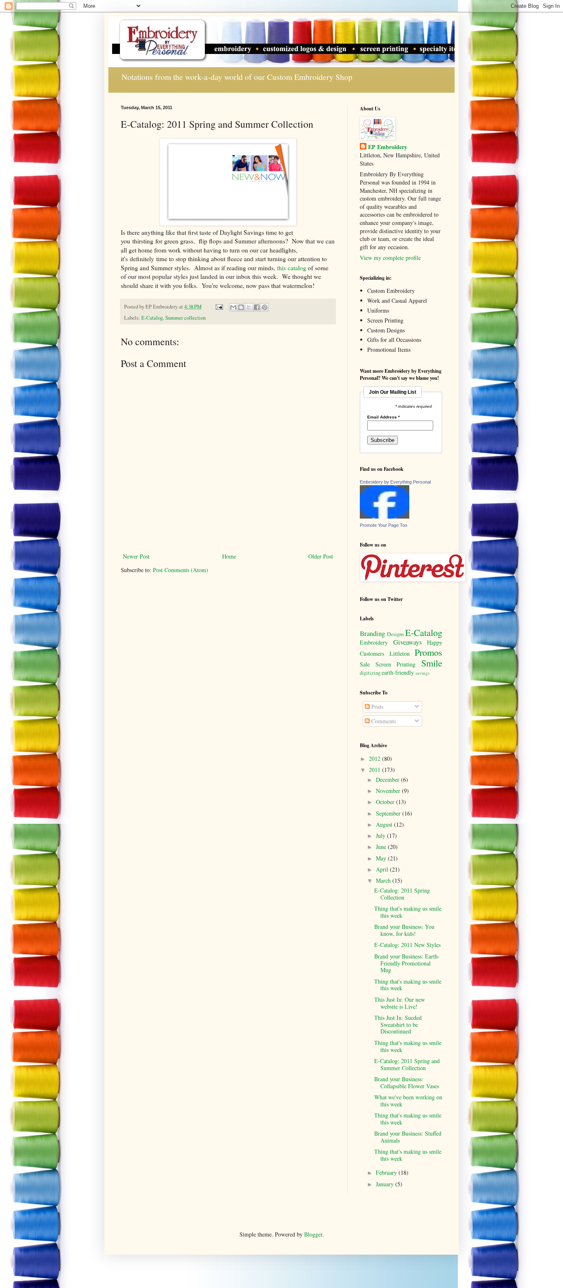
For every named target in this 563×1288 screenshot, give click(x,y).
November (389, 791)
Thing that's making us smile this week (407, 912)
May (382, 858)
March (384, 880)
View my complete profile (390, 258)
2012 (375, 758)
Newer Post (136, 556)
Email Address (383, 417)
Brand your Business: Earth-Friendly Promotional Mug (407, 963)
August (385, 824)
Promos (428, 652)
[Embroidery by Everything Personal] (384, 516)
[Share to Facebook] (257, 307)
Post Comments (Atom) (180, 570)
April (383, 869)
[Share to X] (249, 307)
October (386, 802)
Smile (431, 663)
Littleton (399, 653)
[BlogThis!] (241, 307)
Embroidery (374, 642)
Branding (372, 633)
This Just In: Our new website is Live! (399, 1003)
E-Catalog (152, 317)
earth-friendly (398, 672)
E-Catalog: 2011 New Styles (407, 945)
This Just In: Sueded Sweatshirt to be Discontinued (398, 1025)
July (381, 835)
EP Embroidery (387, 147)
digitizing (370, 672)
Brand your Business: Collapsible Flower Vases (406, 1082)
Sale (365, 664)
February (387, 1172)
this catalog (291, 268)
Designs (395, 634)
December (388, 779)
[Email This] (233, 307)
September (389, 813)
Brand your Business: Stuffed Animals (407, 1136)
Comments (383, 721)
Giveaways (407, 642)
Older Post (320, 556)
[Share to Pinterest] (264, 307)
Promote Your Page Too (383, 525)
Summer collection (185, 317)
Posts (376, 707)
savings (422, 673)
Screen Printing (395, 664)
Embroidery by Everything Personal (395, 481)
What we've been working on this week (408, 1100)
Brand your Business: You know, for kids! (404, 930)
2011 (375, 770)
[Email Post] (218, 306)
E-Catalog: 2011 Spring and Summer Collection (407, 1064)
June (382, 847)
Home (229, 556)
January (385, 1184)
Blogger (313, 1234)
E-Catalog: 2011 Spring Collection (402, 893)
